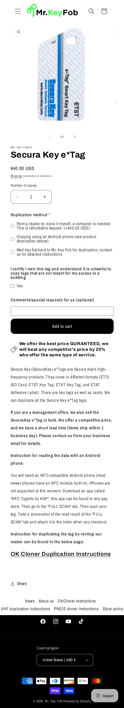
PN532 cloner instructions (76, 609)
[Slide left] (49, 136)
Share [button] (22, 583)
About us (46, 601)
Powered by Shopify (77, 701)
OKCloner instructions (77, 601)
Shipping (16, 176)
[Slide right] (74, 136)
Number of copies (24, 185)
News (30, 601)
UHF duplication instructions (25, 609)
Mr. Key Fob (53, 701)
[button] (18, 11)
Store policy (113, 609)
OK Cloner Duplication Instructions (61, 554)
